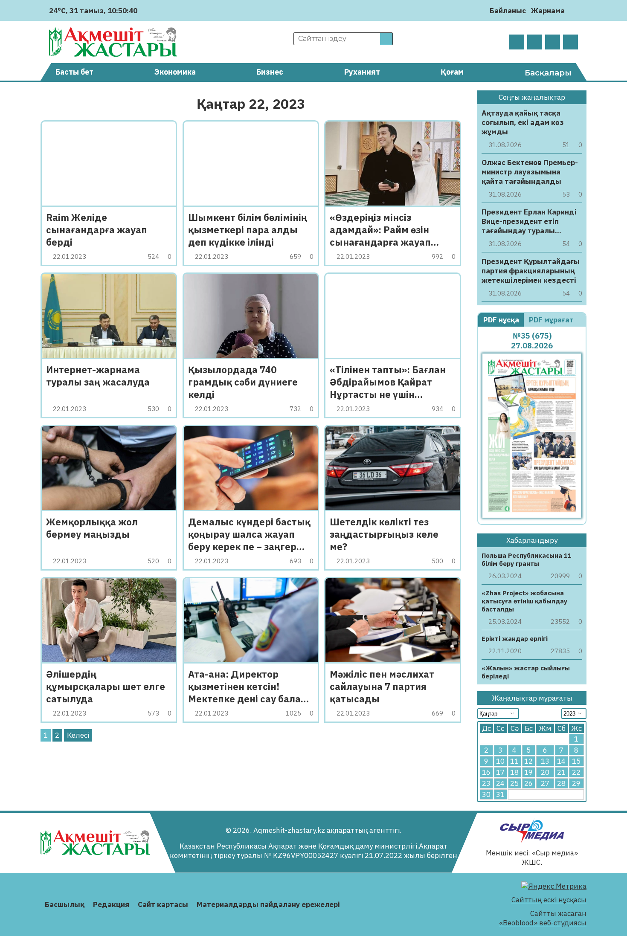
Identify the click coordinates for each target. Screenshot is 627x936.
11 (514, 761)
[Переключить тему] (574, 10)
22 (576, 772)
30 (486, 794)
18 (514, 772)
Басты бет (74, 72)
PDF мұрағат (552, 320)
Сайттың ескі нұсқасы (548, 899)
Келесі (78, 735)
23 (486, 783)
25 (514, 783)
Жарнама (548, 10)
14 (561, 761)
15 (576, 761)
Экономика (175, 72)
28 (561, 783)
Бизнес (269, 72)
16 (486, 772)
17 (500, 772)
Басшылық (64, 904)
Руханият (362, 72)
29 (576, 783)
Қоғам (452, 72)
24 (500, 783)
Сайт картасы (163, 904)
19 (528, 772)
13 (545, 761)
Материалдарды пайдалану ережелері (268, 904)
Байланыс (508, 10)
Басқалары (548, 73)
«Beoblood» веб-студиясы (542, 922)
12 (528, 761)
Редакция (111, 904)
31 (500, 794)
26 (528, 783)
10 (500, 761)
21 (561, 772)
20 (545, 772)
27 (545, 783)
